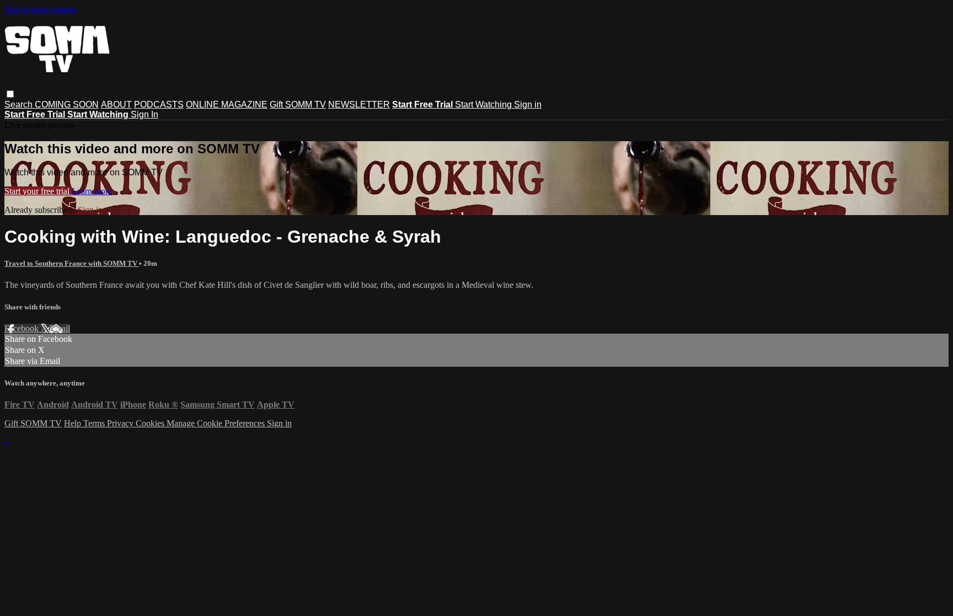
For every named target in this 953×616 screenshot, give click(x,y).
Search (19, 104)
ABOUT (116, 104)
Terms (95, 423)
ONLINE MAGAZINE (226, 104)
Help (73, 423)
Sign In (144, 114)
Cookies (151, 423)
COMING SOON (67, 104)
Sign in (528, 104)
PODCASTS (159, 104)
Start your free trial (38, 191)
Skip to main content (40, 9)
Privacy (121, 423)
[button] (10, 94)
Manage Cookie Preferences (217, 423)
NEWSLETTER (359, 104)
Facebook (22, 328)
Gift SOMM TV (298, 104)
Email (60, 328)
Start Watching (484, 104)
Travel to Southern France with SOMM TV (71, 263)
